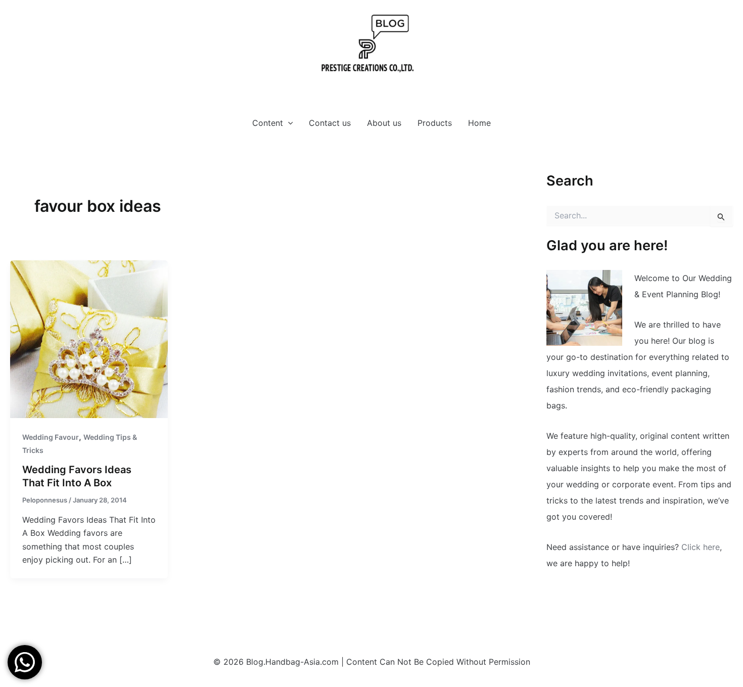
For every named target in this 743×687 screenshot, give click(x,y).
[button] (288, 123)
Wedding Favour (50, 437)
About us (384, 123)
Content (267, 123)
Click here (700, 547)
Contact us (330, 123)
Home (479, 123)
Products (434, 123)
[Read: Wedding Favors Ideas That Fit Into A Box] (89, 338)
